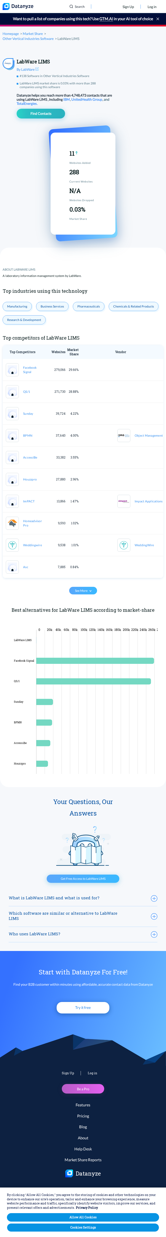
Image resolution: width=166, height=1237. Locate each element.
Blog (83, 1126)
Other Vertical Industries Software (28, 38)
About (83, 1137)
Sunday (28, 413)
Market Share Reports (83, 1159)
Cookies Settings (83, 1227)
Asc (25, 567)
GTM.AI (106, 18)
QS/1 (26, 391)
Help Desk (83, 1149)
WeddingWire (144, 545)
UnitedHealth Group (87, 99)
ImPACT (29, 501)
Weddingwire (32, 545)
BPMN (27, 435)
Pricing (83, 1116)
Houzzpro (30, 479)
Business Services (52, 306)
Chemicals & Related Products (133, 306)
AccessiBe (30, 457)
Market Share (33, 33)
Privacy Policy (87, 1208)
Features (83, 1104)
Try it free (83, 1007)
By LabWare (26, 69)
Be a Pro (83, 1089)
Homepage (11, 33)
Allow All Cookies (83, 1217)
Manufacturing (17, 306)
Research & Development (24, 320)
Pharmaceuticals (88, 306)
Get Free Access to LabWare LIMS (83, 878)
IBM (66, 99)
